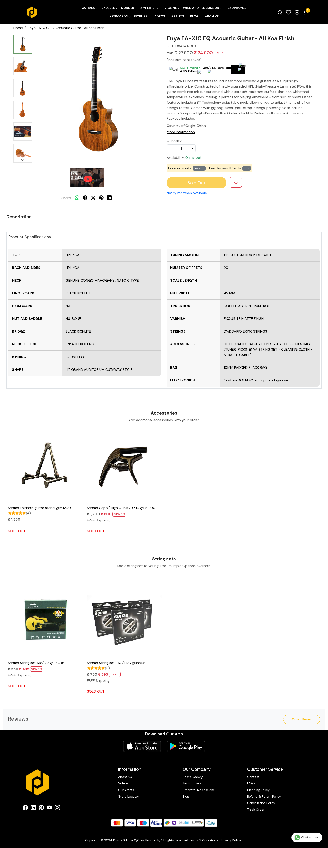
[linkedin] (109, 198)
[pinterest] (101, 198)
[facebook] (85, 198)
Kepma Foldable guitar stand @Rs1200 (39, 507)
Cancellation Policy (261, 803)
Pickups (140, 16)
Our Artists (126, 790)
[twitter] (93, 198)
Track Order (255, 810)
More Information (181, 132)
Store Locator (128, 796)
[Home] (32, 12)
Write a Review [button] (301, 719)
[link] (280, 12)
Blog (194, 16)
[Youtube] (49, 808)
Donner (127, 8)
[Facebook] (25, 808)
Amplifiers (149, 8)
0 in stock (193, 157)
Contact (253, 777)
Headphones (235, 8)
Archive (212, 16)
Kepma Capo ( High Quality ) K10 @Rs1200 (121, 507)
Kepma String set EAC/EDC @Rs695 (116, 662)
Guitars (88, 8)
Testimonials (192, 783)
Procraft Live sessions (199, 790)
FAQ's (251, 783)
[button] (297, 12)
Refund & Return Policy (264, 796)
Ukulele (108, 8)
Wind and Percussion (201, 8)
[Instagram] (57, 808)
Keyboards (119, 16)
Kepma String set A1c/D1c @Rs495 (36, 662)
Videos (159, 16)
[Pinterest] (41, 808)
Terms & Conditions (203, 840)
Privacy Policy (231, 840)
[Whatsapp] (77, 198)
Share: (66, 197)
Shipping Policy (258, 790)
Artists (177, 16)
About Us (125, 777)
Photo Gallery (193, 777)
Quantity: (174, 140)
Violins (170, 8)
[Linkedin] (33, 808)
